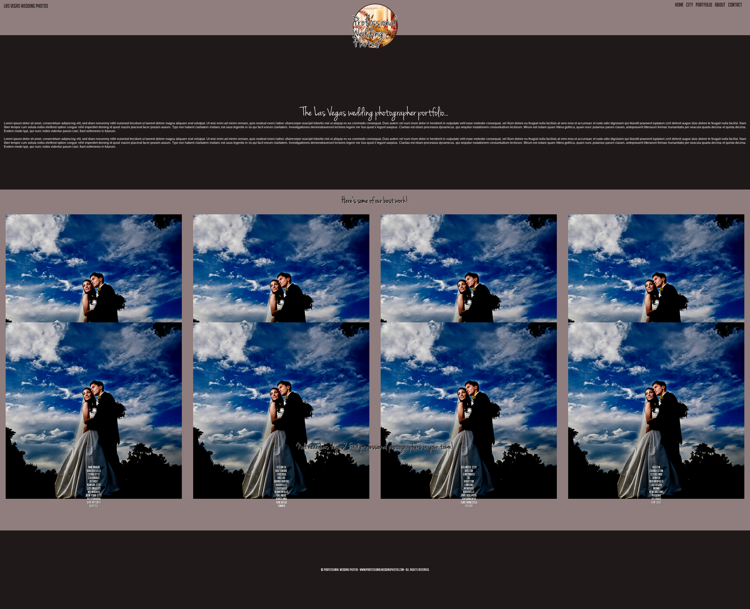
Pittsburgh (94, 499)
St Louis (656, 499)
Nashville (468, 492)
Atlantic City (469, 467)
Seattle (93, 506)
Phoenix (656, 495)
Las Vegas (656, 485)
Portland (281, 499)
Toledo (469, 506)
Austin (656, 467)
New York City (94, 495)
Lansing (468, 485)
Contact (735, 5)
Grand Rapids (281, 481)
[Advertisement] (117, 62)
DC (468, 478)
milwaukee (94, 492)
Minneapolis (281, 492)
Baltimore (281, 471)
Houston (469, 481)
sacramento (469, 499)
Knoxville (281, 485)
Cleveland (656, 474)
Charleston (656, 471)
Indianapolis (656, 481)
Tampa (281, 506)
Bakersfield (94, 471)
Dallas (281, 478)
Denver (656, 478)
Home (679, 5)
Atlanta (281, 467)
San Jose (656, 502)
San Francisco (469, 502)
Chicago (281, 474)
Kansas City (94, 485)
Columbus (94, 478)
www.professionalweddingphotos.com (382, 570)
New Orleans (656, 492)
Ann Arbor (94, 467)
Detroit (93, 481)
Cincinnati (469, 474)
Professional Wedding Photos (341, 570)
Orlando (281, 495)
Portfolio (704, 5)
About (720, 5)
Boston (469, 471)
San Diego (281, 502)
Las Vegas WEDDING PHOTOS (26, 6)
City (689, 5)
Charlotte (94, 474)
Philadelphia (468, 495)
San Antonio (94, 502)
